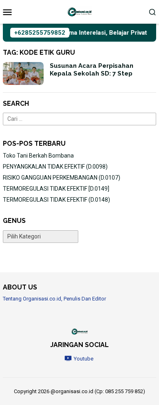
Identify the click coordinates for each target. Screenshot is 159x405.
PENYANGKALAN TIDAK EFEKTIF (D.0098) (55, 166)
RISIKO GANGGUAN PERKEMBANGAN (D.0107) (61, 177)
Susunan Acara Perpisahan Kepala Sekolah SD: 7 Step (91, 70)
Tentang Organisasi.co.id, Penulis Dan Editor (54, 299)
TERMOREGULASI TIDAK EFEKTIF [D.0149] (56, 188)
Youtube (83, 359)
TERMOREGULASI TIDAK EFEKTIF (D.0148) (56, 199)
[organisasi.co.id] (79, 11)
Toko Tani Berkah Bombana (38, 155)
